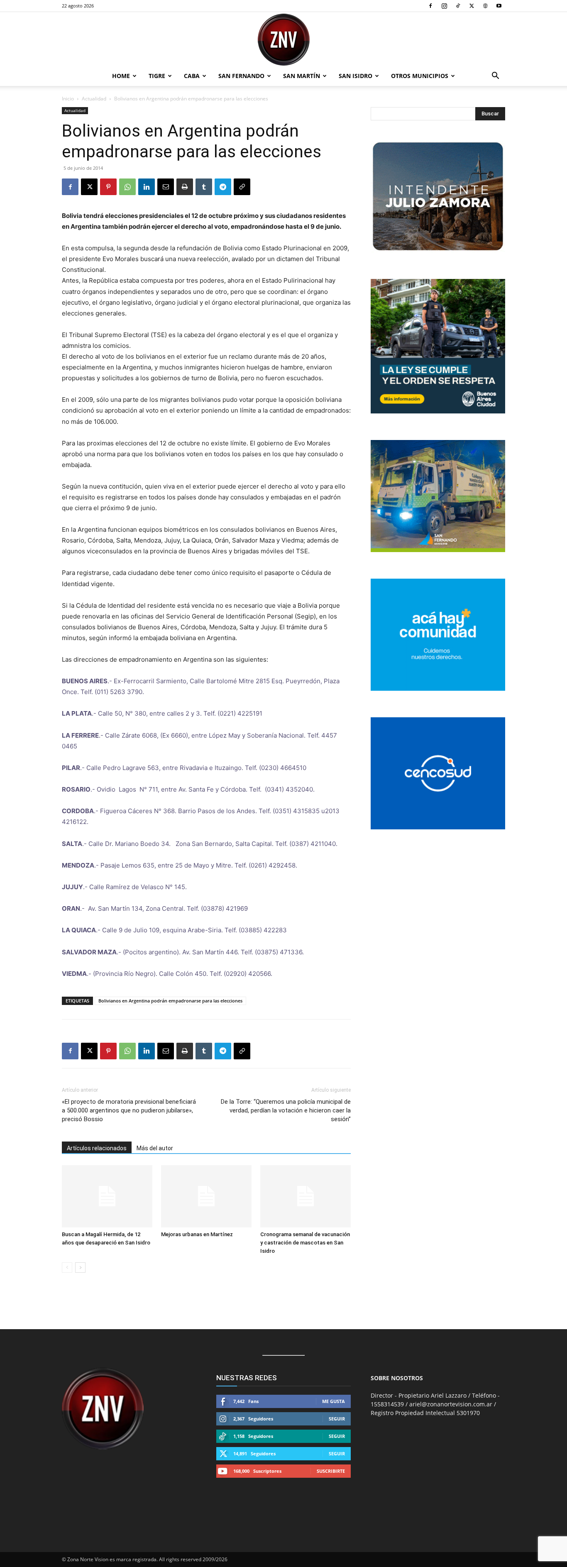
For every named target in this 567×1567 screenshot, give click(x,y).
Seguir (337, 1418)
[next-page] (80, 1267)
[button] (495, 77)
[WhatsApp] (127, 186)
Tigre (157, 76)
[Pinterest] (108, 186)
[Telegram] (223, 186)
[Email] (165, 186)
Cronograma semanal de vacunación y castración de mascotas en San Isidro (305, 1242)
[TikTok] (458, 6)
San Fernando (241, 76)
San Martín (301, 76)
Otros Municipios (419, 76)
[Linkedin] (146, 186)
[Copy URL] (242, 186)
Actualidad (94, 98)
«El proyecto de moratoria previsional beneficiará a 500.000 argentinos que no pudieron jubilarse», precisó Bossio (129, 1110)
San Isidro (355, 76)
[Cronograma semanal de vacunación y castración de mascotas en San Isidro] (305, 1196)
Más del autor (155, 1148)
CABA (192, 76)
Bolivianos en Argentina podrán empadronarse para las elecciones (170, 1000)
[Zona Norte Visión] (283, 40)
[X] (471, 6)
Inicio (68, 98)
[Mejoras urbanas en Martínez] (206, 1196)
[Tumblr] (204, 186)
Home (121, 76)
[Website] (485, 6)
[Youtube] (499, 6)
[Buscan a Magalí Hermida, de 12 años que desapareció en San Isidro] (107, 1196)
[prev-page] (67, 1267)
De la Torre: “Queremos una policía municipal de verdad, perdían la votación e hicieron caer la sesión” (286, 1110)
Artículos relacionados (97, 1148)
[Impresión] (184, 186)
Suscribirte (331, 1471)
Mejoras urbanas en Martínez (197, 1234)
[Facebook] (430, 6)
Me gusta (333, 1401)
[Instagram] (444, 6)
